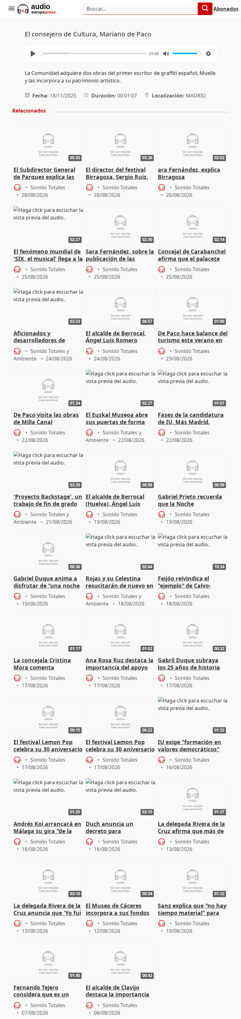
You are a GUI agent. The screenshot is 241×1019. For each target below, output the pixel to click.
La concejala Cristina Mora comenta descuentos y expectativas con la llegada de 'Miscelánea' (45, 664)
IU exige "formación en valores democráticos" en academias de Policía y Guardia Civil (190, 746)
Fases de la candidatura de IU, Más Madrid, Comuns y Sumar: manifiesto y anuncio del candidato (192, 418)
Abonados (225, 8)
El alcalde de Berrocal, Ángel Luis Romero (116, 337)
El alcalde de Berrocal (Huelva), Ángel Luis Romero (115, 500)
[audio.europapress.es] (45, 9)
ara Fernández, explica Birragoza (189, 173)
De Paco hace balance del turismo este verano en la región (193, 337)
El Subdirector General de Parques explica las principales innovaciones (47, 173)
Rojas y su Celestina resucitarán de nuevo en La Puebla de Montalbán (119, 582)
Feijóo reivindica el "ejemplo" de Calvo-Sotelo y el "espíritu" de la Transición (190, 582)
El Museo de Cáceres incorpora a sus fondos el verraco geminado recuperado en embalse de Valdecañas (118, 909)
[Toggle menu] (11, 9)
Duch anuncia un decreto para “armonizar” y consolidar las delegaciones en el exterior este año (120, 827)
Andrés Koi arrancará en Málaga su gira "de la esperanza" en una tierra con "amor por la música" (48, 827)
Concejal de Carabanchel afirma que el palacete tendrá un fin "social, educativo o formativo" (192, 255)
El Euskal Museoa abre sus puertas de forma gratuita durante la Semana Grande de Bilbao (117, 418)
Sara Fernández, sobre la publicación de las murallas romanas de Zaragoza (120, 255)
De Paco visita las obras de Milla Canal (46, 418)
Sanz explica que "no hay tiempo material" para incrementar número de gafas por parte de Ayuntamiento (192, 909)
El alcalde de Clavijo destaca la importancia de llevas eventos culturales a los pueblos (118, 991)
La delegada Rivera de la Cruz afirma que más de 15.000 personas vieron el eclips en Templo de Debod (193, 827)
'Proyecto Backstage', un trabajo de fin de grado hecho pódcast (47, 500)
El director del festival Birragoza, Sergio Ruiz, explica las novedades (117, 173)
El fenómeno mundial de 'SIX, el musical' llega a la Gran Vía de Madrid (48, 255)
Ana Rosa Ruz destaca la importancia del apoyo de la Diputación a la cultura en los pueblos (119, 664)
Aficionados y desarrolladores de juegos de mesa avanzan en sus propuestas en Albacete (47, 337)
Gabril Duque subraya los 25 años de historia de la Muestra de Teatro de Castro (191, 664)
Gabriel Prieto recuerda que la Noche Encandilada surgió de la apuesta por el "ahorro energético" (192, 500)
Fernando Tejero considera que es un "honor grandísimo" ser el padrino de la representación (45, 991)
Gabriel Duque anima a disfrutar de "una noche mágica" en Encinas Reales (46, 582)
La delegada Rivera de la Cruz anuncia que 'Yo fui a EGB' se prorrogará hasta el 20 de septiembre (47, 909)
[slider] (93, 53)
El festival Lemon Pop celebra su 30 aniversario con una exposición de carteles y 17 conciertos (48, 746)
